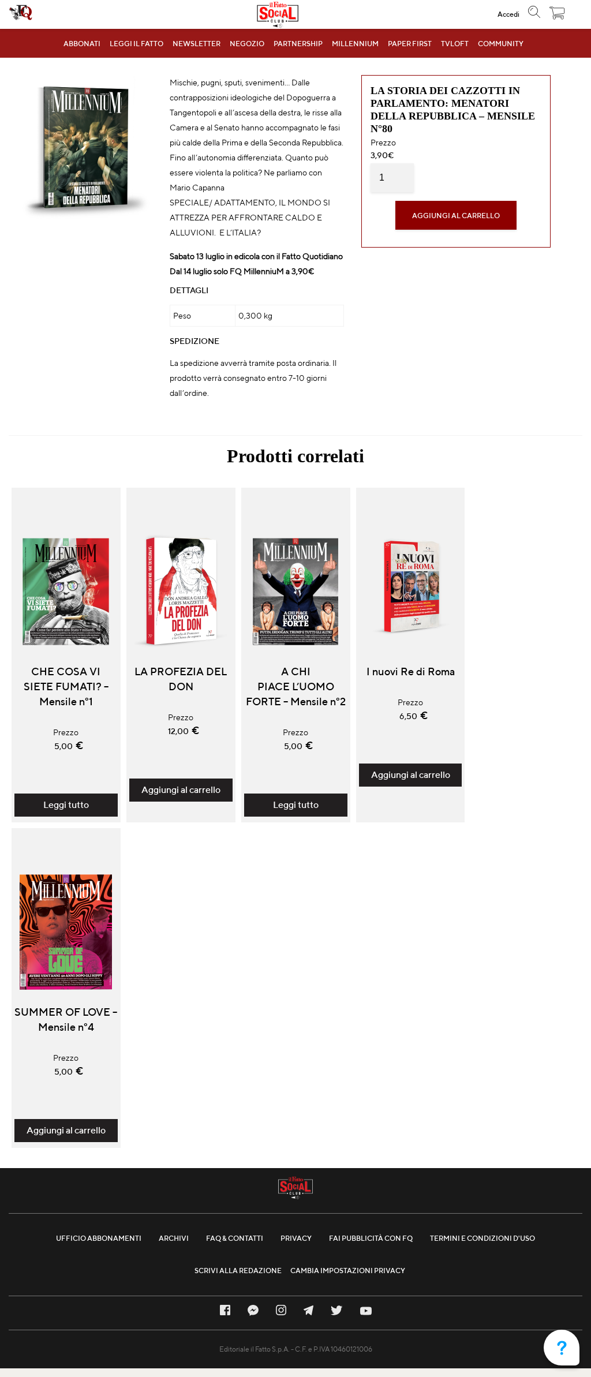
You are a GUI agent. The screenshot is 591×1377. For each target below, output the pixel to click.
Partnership (298, 43)
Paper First (410, 43)
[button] (557, 16)
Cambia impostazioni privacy (347, 1270)
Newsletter (196, 43)
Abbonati (81, 43)
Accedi (508, 14)
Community (500, 43)
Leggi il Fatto (136, 43)
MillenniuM (355, 43)
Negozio (247, 43)
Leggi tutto (66, 804)
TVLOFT (455, 43)
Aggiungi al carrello (456, 215)
